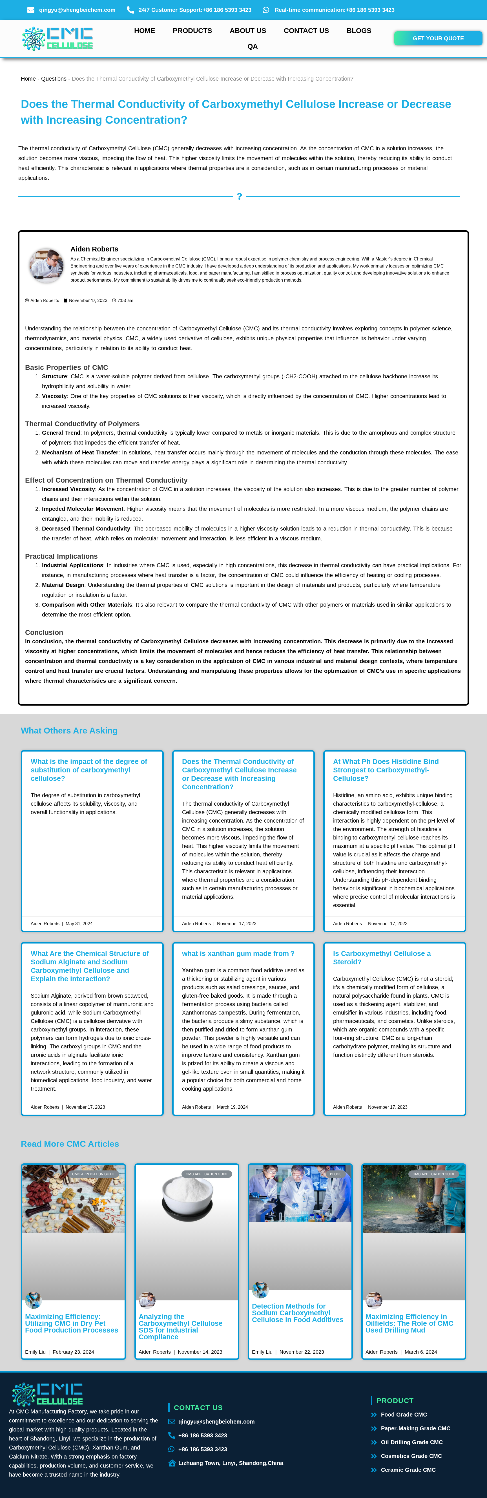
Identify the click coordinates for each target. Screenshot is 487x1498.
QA (252, 46)
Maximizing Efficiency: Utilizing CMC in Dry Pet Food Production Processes (71, 1323)
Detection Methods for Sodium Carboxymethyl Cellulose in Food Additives (298, 1313)
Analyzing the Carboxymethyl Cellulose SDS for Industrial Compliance (181, 1327)
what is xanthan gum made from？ (239, 953)
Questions (54, 79)
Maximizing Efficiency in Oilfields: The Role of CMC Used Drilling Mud (409, 1323)
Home (144, 30)
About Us (248, 30)
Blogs (359, 30)
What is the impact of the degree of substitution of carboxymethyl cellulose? (89, 769)
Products (192, 30)
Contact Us (306, 30)
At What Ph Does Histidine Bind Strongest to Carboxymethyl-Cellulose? (386, 769)
